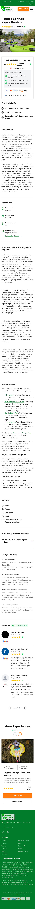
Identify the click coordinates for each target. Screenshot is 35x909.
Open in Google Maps (13, 236)
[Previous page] (10, 708)
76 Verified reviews (20, 64)
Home (3, 841)
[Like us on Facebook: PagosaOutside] (7, 832)
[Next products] (20, 734)
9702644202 (24, 95)
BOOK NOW (23, 9)
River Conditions (23, 841)
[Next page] (25, 708)
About (3, 851)
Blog (19, 843)
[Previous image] (2, 40)
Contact (4, 854)
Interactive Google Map (22, 433)
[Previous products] (15, 734)
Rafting (3, 843)
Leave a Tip (22, 846)
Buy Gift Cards (23, 851)
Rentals (3, 848)
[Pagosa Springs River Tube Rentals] (17, 751)
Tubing (3, 846)
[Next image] (32, 40)
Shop (20, 848)
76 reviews (19, 27)
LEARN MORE (22, 801)
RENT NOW (17, 796)
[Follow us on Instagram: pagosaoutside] (2, 832)
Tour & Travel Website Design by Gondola (18, 894)
